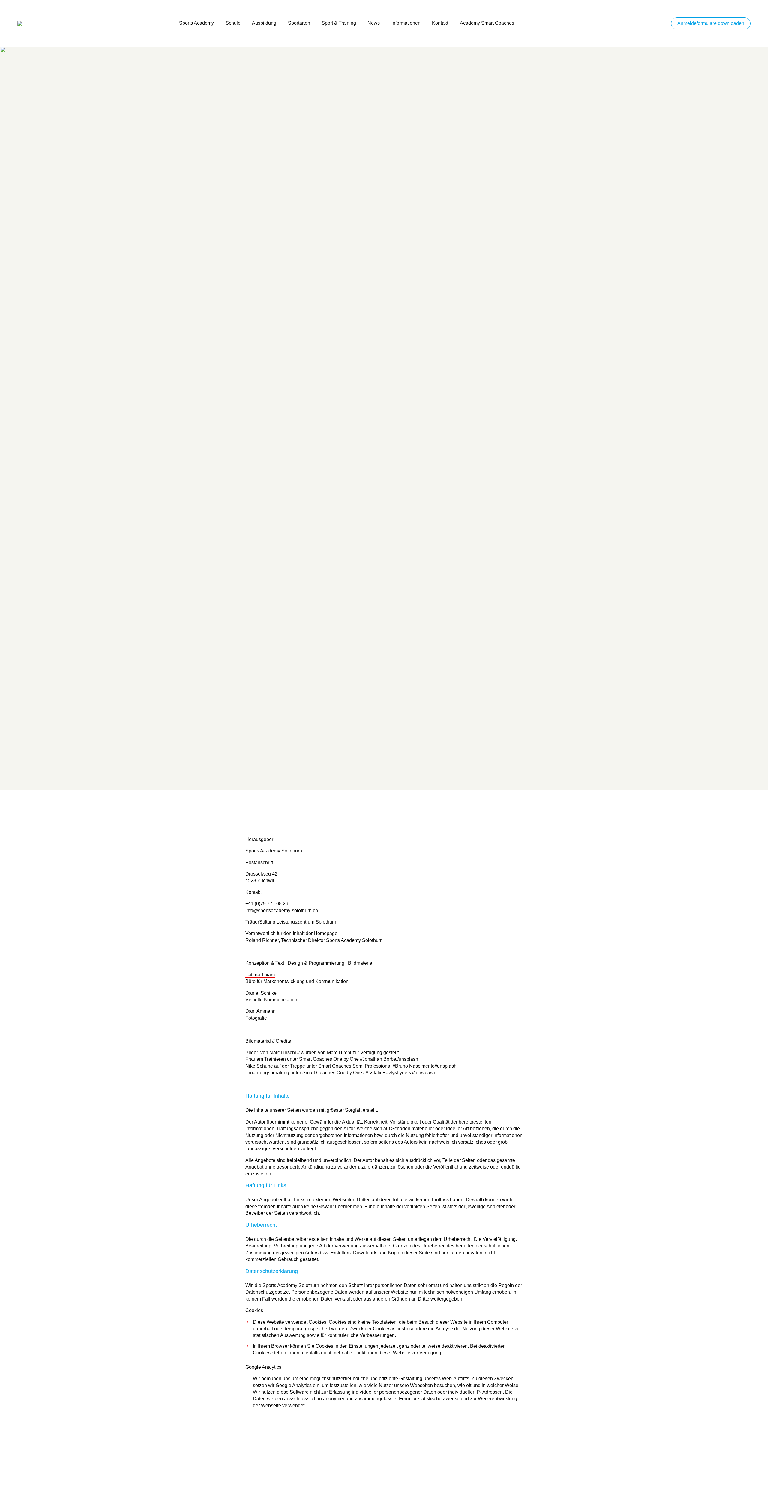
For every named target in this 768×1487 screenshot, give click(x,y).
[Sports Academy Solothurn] (92, 23)
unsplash (408, 1059)
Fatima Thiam (260, 974)
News (374, 23)
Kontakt (440, 23)
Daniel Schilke (261, 993)
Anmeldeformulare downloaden (710, 23)
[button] (711, 23)
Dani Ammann (260, 1011)
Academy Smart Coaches (487, 23)
